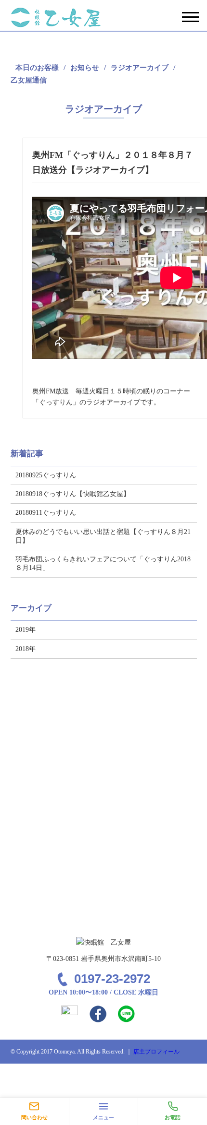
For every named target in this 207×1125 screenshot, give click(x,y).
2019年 (25, 629)
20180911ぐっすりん (45, 512)
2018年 (25, 648)
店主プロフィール (156, 1051)
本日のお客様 (37, 67)
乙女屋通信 (29, 80)
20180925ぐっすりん (45, 475)
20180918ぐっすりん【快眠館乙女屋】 (72, 493)
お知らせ (84, 67)
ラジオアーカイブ (139, 67)
